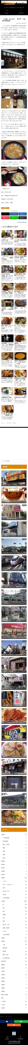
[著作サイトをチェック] (7, 1021)
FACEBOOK (20, 1038)
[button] (22, 217)
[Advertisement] (14, 444)
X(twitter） (7, 1038)
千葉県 (7, 207)
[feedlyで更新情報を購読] (21, 1021)
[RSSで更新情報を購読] (14, 1025)
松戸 (3, 207)
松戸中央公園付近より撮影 (14, 1041)
